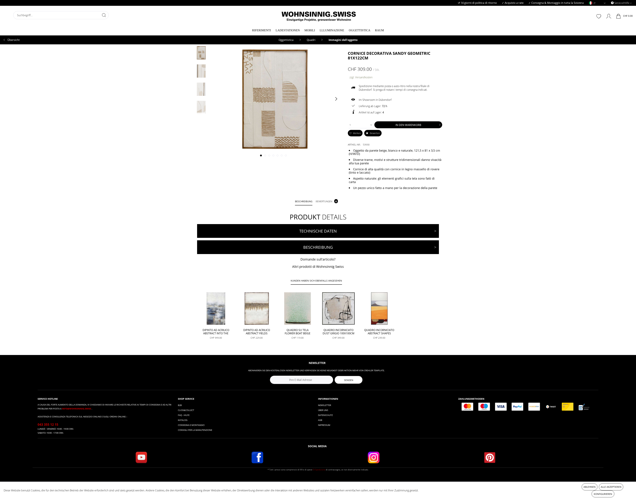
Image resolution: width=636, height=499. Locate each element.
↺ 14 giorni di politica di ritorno (477, 3)
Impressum (324, 425)
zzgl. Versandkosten (360, 77)
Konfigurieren (603, 494)
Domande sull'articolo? (318, 259)
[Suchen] (103, 15)
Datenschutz (325, 415)
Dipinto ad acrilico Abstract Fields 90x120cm (256, 331)
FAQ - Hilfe (183, 415)
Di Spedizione (319, 469)
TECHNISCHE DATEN (318, 231)
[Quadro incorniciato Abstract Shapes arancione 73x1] (379, 308)
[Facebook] (257, 457)
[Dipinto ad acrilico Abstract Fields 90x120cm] (256, 308)
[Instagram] (373, 457)
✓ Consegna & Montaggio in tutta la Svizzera (556, 3)
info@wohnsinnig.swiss (77, 408)
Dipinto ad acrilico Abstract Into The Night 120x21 (216, 331)
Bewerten (374, 133)
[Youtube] (141, 457)
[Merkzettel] (599, 16)
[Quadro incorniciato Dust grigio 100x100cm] (338, 308)
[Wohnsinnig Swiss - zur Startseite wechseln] (319, 15)
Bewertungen (326, 201)
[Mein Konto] (607, 15)
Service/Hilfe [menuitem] (622, 3)
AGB (320, 420)
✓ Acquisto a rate (513, 3)
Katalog (182, 420)
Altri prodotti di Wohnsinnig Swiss (318, 266)
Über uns (323, 410)
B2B (180, 405)
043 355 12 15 (48, 424)
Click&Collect (186, 410)
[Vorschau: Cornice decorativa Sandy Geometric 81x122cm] (201, 52)
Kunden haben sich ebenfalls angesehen (316, 280)
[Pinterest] (490, 457)
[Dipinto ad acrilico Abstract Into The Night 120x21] (216, 308)
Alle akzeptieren (611, 486)
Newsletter (324, 405)
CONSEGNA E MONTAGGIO (191, 425)
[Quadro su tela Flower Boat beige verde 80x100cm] (297, 308)
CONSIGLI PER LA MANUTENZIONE (195, 429)
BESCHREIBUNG (318, 247)
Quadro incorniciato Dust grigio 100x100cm (338, 331)
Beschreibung (303, 201)
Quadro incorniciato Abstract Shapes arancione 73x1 (379, 331)
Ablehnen (589, 486)
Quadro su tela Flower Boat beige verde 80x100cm (297, 331)
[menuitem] (477, 3)
